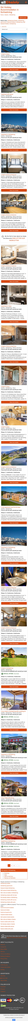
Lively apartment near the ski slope (10, 507)
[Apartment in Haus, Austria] (14, 295)
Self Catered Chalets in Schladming (13, 22)
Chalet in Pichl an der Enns (8, 175)
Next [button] (25, 42)
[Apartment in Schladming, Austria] (14, 83)
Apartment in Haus (6, 306)
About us (3, 944)
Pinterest (3, 989)
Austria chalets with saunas (7, 926)
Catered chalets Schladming (7, 888)
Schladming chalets (5, 883)
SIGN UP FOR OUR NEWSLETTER (17, 239)
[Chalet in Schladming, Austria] (14, 657)
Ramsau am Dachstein (9, 878)
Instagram (3, 991)
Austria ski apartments (6, 912)
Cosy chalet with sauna (7, 798)
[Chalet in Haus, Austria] (14, 43)
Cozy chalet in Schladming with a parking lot (13, 711)
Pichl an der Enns (17, 176)
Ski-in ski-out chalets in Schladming (9, 892)
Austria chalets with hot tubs (7, 921)
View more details (14, 69)
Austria (6, 14)
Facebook (3, 986)
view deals (16, 673)
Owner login (4, 978)
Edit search (23, 17)
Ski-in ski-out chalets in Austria (8, 919)
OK (13, 1019)
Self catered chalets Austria (7, 917)
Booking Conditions (5, 956)
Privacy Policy (4, 958)
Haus (14, 55)
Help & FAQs (4, 949)
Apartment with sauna (7, 94)
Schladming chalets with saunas (8, 899)
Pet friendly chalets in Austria (8, 924)
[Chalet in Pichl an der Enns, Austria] (14, 163)
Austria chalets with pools (7, 928)
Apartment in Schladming (8, 134)
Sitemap (3, 951)
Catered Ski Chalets (5, 967)
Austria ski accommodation (7, 907)
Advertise (3, 975)
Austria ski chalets (5, 910)
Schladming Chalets (12, 20)
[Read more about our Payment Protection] (4, 999)
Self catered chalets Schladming (8, 890)
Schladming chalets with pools (8, 902)
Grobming (6, 873)
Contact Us (3, 947)
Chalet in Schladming (7, 668)
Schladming (12, 14)
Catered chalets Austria (6, 914)
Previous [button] (3, 42)
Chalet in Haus (5, 54)
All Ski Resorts (4, 965)
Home (2, 14)
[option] (14, 43)
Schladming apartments (6, 885)
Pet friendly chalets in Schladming (9, 897)
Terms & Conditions (5, 954)
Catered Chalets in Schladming (14, 22)
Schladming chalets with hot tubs (9, 895)
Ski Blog (3, 969)
